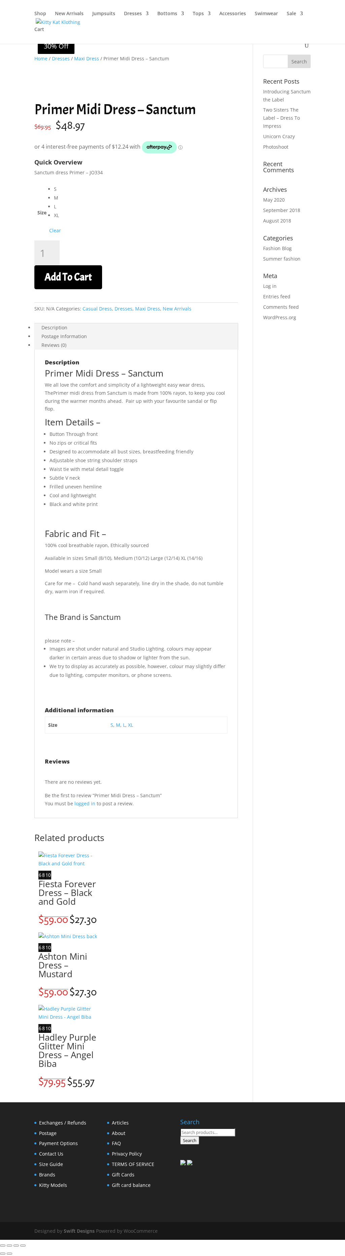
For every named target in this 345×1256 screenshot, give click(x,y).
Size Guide (51, 1164)
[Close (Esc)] (23, 1246)
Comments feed (281, 307)
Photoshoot (275, 147)
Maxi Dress (86, 58)
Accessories (232, 14)
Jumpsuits (103, 14)
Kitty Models (53, 1185)
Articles (120, 1122)
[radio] (57, 189)
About (118, 1133)
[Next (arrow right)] (9, 1254)
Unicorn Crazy (279, 136)
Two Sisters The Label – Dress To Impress (281, 118)
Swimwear (266, 14)
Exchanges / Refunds (62, 1122)
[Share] (16, 1246)
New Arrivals (69, 14)
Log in (270, 286)
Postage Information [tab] (64, 336)
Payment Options (58, 1143)
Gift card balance (131, 1185)
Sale (291, 14)
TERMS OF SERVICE (133, 1164)
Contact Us (51, 1153)
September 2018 (281, 210)
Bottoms (167, 14)
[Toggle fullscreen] (9, 1246)
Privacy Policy (127, 1153)
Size (41, 212)
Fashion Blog (277, 248)
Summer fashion (282, 259)
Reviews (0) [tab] (53, 345)
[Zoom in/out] (2, 1246)
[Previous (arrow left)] (2, 1254)
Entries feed (276, 296)
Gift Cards (123, 1174)
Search (189, 1140)
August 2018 (277, 220)
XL (130, 725)
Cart (39, 29)
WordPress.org (279, 317)
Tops (198, 14)
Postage (48, 1133)
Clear (55, 230)
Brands (47, 1174)
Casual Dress (97, 308)
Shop (40, 14)
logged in (84, 803)
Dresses (133, 14)
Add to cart (68, 277)
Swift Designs (79, 1231)
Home (41, 58)
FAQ (116, 1143)
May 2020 (274, 200)
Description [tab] (54, 327)
